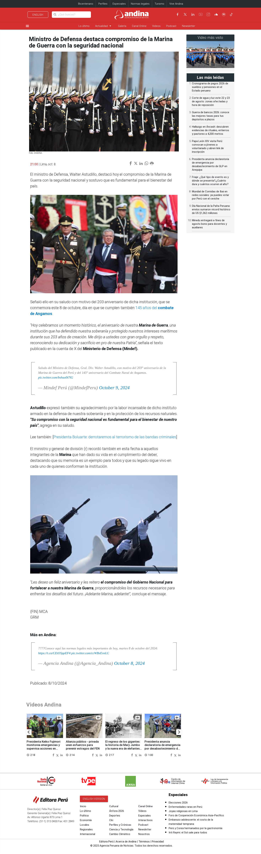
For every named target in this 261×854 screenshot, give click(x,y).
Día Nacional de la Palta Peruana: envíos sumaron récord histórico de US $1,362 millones (211, 209)
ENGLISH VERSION (94, 798)
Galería (122, 26)
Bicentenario (85, 3)
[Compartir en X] (58, 755)
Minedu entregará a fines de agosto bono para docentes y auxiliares (209, 224)
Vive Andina (176, 3)
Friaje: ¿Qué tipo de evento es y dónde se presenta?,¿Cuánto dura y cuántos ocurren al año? (210, 180)
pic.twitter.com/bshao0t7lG (55, 377)
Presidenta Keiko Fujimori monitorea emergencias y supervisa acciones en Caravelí (43, 747)
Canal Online (139, 26)
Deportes (114, 815)
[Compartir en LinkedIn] (61, 755)
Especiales (119, 3)
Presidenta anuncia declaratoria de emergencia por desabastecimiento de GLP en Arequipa (162, 747)
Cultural (113, 806)
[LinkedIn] (192, 14)
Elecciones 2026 (178, 802)
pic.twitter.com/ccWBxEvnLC (90, 653)
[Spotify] (223, 14)
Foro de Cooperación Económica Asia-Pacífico (196, 815)
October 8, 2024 (129, 663)
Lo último (83, 26)
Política (84, 815)
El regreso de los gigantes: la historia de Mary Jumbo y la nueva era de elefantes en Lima (122, 747)
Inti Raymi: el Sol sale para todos (188, 832)
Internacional (87, 834)
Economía (86, 820)
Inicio (83, 806)
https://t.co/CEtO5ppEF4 (54, 653)
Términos (144, 841)
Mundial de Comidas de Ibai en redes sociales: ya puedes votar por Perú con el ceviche (210, 195)
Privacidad (158, 841)
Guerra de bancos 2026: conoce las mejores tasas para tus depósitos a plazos (210, 116)
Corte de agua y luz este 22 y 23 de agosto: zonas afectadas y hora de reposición (211, 101)
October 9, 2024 (114, 387)
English (37, 14)
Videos (156, 26)
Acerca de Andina (126, 841)
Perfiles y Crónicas (120, 824)
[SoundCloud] (216, 14)
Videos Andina (43, 704)
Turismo (159, 3)
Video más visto (210, 38)
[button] (28, 732)
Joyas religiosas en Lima (183, 811)
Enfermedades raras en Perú (185, 806)
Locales (84, 824)
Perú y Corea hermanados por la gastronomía (195, 828)
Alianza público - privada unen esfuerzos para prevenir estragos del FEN (83, 745)
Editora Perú (106, 841)
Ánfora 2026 (116, 811)
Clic (111, 820)
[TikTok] (231, 14)
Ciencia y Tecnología (121, 829)
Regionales (86, 829)
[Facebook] (177, 14)
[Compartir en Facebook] (54, 755)
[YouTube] (200, 14)
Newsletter (188, 26)
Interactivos (145, 820)
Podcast (171, 26)
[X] (185, 14)
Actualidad (103, 26)
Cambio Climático (119, 834)
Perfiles (102, 3)
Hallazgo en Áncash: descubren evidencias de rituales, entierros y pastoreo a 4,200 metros (210, 130)
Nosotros (144, 834)
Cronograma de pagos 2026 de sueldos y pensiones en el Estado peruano (210, 87)
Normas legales (140, 3)
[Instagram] (208, 14)
